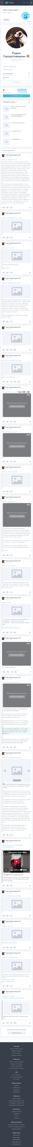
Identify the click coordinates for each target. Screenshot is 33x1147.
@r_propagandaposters (9, 981)
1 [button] (15, 350)
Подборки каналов (16, 1051)
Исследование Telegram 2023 (16, 1105)
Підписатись (10, 628)
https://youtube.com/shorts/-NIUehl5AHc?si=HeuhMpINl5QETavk (12, 846)
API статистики (16, 1075)
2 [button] (19, 381)
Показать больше (16, 1033)
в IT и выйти (11, 248)
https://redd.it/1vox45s (8, 979)
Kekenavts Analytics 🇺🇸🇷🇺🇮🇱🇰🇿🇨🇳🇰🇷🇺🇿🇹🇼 (19, 392)
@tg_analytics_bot (16, 1142)
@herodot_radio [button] (16, 60)
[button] (31, 3)
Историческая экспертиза (14, 757)
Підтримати (17, 628)
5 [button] (4, 321)
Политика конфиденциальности (16, 1126)
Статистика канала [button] (18, 96)
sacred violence (11, 565)
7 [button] (4, 350)
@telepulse (16, 1090)
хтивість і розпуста (12, 432)
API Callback (16, 1079)
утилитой (17, 530)
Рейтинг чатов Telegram (16, 1064)
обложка (27, 586)
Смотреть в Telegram (17, 406)
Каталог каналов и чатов (16, 1049)
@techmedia (6, 268)
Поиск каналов (16, 1053)
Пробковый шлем (12, 159)
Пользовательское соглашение (16, 1124)
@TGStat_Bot (16, 1135)
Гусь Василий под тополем (15, 218)
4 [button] (4, 207)
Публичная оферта (16, 1129)
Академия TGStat (16, 1098)
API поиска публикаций (16, 1077)
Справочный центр (16, 1111)
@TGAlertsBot (16, 1139)
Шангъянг (10, 926)
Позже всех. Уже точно (14, 682)
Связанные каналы (7, 69)
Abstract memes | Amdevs (14, 896)
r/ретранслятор (11, 502)
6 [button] (4, 461)
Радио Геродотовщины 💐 (13, 155)
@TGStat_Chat (16, 1087)
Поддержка (16, 1113)
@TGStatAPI (16, 1092)
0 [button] (8, 672)
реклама (29, 21)
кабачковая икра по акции (14, 283)
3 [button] (4, 272)
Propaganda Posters (13, 957)
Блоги (4, 79)
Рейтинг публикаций (16, 1066)
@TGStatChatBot (16, 1144)
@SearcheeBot (16, 1137)
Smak (9, 602)
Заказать (6, 20)
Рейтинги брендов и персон (16, 1068)
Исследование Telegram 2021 (16, 1103)
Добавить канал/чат (16, 1055)
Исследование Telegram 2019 (16, 1101)
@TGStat (16, 1085)
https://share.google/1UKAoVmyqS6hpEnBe (13, 998)
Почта (16, 1116)
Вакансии (16, 1118)
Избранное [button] (17, 82)
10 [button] (4, 672)
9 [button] (4, 1023)
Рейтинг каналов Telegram (16, 1062)
